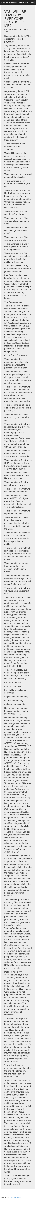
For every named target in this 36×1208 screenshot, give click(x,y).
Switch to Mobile (16, 1197)
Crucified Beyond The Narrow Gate (14, 2)
